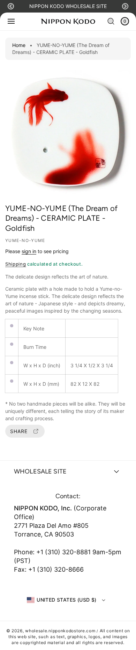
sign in (29, 251)
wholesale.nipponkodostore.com (60, 630)
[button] (11, 6)
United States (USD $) (66, 600)
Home (18, 45)
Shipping (15, 264)
